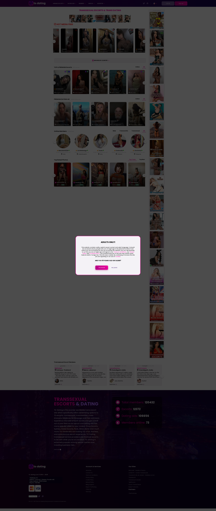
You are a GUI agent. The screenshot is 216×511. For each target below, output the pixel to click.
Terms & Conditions (120, 252)
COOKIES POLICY (95, 253)
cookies (118, 256)
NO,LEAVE (114, 268)
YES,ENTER (101, 267)
